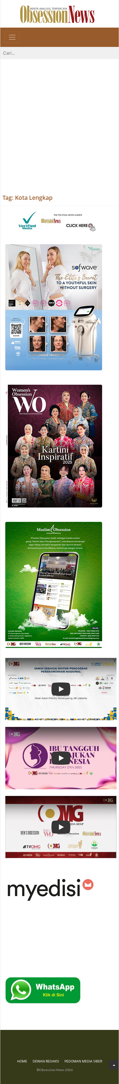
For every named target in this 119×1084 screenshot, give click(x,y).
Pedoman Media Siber (83, 1061)
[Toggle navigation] (12, 37)
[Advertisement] (59, 121)
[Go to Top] (114, 1065)
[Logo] (57, 14)
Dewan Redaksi (46, 1061)
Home (22, 1061)
